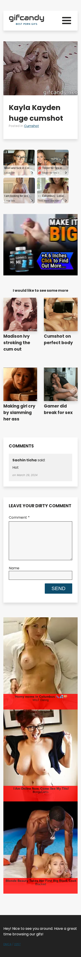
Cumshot (31, 126)
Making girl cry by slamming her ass (19, 412)
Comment (19, 517)
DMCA (7, 944)
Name (14, 568)
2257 (17, 944)
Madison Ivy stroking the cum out (16, 342)
